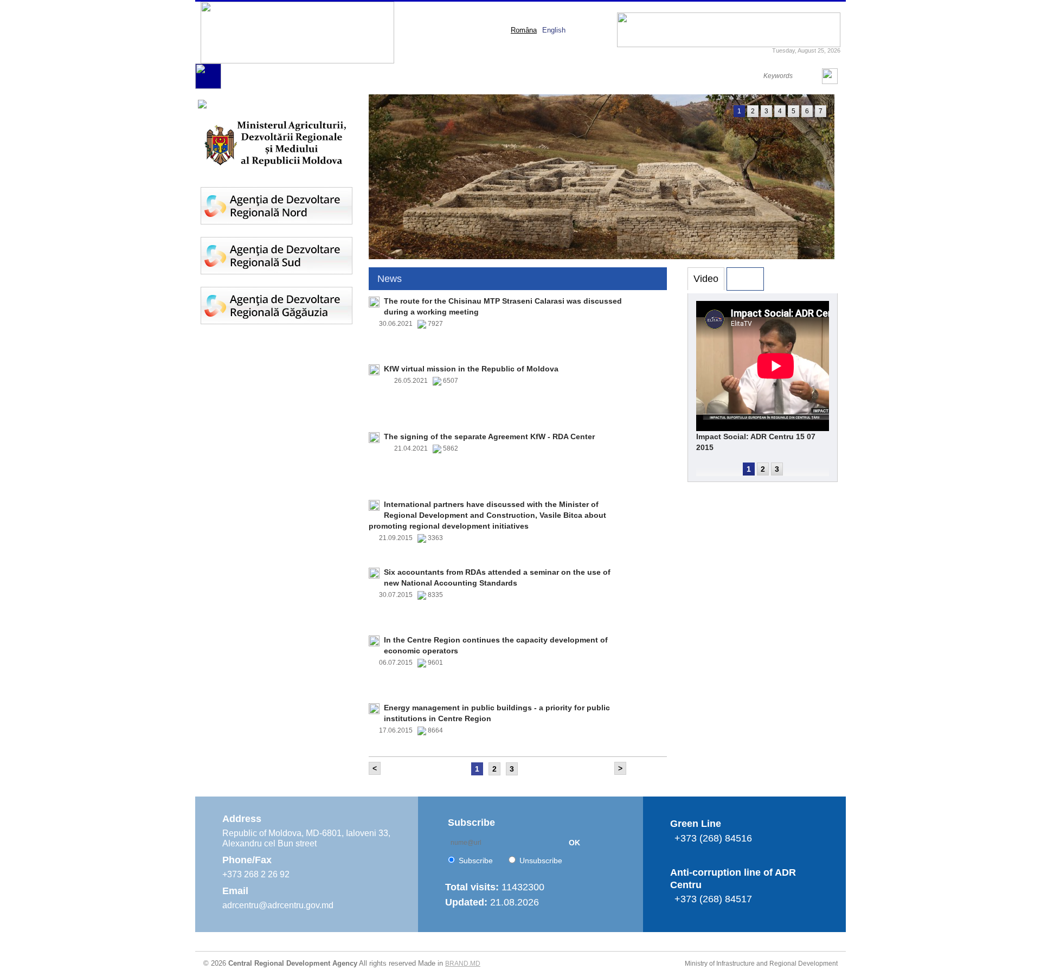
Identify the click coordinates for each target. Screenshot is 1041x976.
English (554, 30)
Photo (745, 278)
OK (574, 842)
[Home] (208, 86)
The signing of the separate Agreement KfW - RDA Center (489, 436)
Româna (524, 30)
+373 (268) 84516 (713, 838)
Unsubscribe (540, 860)
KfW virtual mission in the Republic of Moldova (471, 368)
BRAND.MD (462, 963)
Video (705, 278)
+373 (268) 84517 (713, 899)
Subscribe (476, 860)
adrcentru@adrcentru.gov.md (277, 905)
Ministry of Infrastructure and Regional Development (761, 963)
